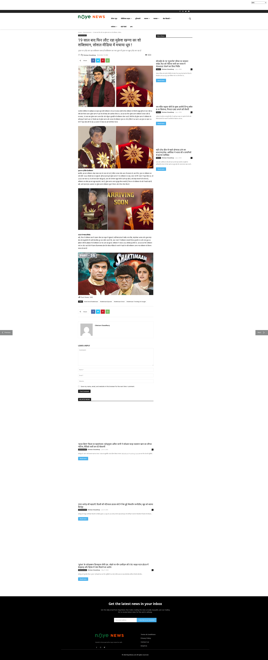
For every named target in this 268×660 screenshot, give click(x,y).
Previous (7, 332)
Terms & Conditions (148, 634)
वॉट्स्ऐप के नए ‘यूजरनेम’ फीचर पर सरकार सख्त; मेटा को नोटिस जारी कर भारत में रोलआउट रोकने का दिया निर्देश (172, 64)
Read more (161, 80)
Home (80, 32)
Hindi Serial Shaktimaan (91, 301)
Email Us (144, 646)
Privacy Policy (146, 638)
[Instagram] (183, 11)
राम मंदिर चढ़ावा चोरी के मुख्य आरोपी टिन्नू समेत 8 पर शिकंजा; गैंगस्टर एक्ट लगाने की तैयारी (174, 108)
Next (259, 332)
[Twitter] (186, 11)
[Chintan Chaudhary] (79, 55)
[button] (189, 18)
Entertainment (87, 32)
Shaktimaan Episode (106, 301)
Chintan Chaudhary (90, 55)
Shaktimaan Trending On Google (136, 301)
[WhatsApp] (108, 60)
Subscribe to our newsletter (147, 620)
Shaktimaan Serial (119, 301)
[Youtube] (188, 11)
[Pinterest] (103, 60)
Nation (158, 69)
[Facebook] (180, 11)
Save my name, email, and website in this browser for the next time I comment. (108, 386)
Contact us (145, 642)
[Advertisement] (38, 4)
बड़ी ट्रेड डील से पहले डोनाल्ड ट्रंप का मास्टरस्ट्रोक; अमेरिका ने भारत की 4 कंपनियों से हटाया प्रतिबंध (173, 152)
